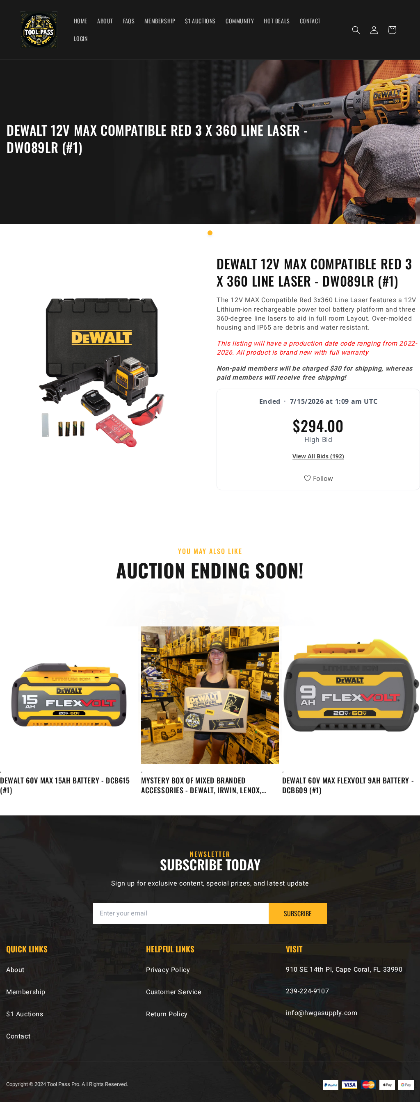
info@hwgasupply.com (321, 1013)
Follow (323, 478)
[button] (356, 30)
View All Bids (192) (318, 456)
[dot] (210, 232)
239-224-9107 (307, 991)
